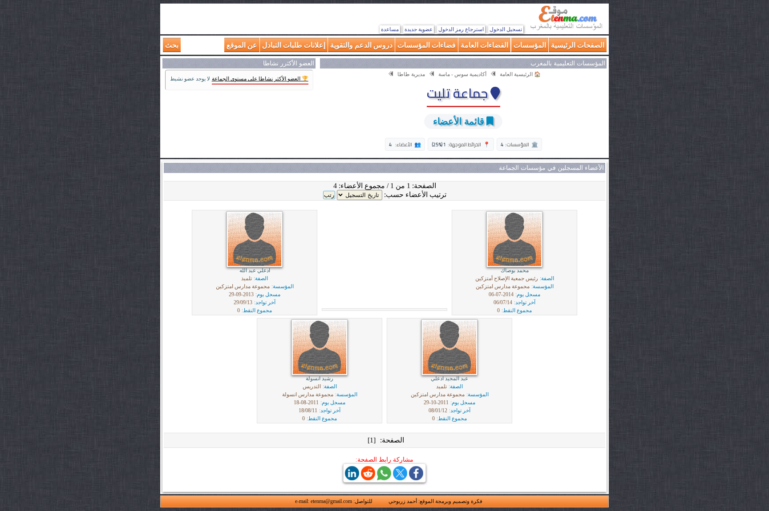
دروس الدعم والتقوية (361, 45)
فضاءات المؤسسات (426, 45)
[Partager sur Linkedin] (352, 478)
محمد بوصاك (515, 270)
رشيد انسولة (319, 378)
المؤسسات (530, 45)
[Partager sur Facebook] (416, 478)
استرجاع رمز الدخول (461, 29)
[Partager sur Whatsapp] (384, 478)
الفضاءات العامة (484, 45)
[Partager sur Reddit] (368, 478)
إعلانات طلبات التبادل (293, 45)
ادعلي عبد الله (254, 270)
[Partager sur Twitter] (400, 478)
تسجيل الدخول (506, 29)
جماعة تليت (458, 93)
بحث (171, 45)
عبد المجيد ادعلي (449, 378)
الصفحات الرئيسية (577, 45)
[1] (372, 440)
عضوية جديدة (419, 29)
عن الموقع (242, 45)
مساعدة (390, 29)
